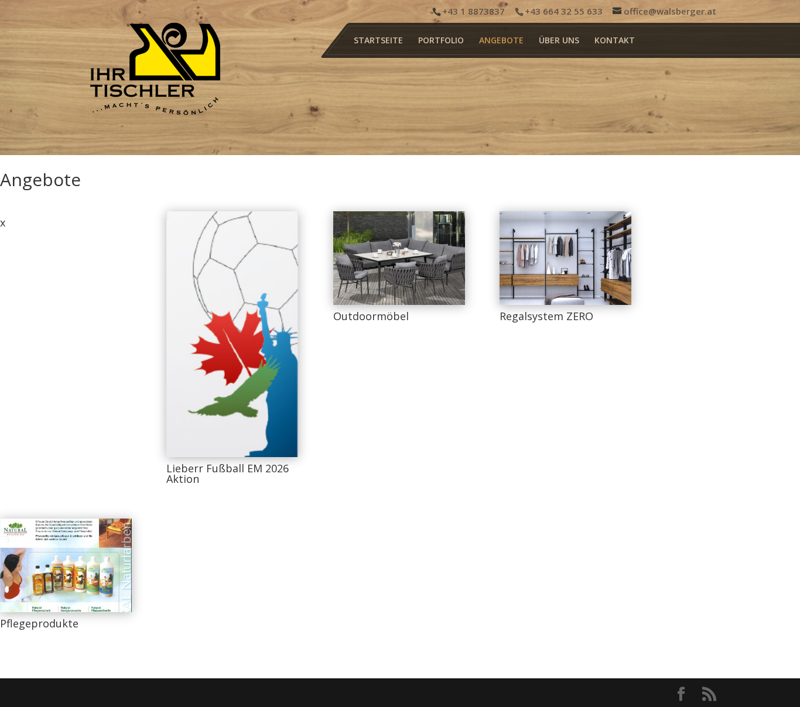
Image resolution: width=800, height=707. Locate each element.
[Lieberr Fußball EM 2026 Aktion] (232, 334)
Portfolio (441, 41)
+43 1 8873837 (473, 11)
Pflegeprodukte (39, 623)
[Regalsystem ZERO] (565, 258)
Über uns (559, 41)
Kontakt (614, 41)
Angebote (501, 41)
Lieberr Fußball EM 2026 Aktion (227, 473)
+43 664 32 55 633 (564, 11)
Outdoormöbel (371, 316)
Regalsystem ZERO (546, 316)
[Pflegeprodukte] (66, 565)
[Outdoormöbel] (399, 258)
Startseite (378, 41)
